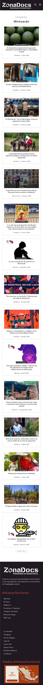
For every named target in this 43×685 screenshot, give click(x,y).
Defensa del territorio (21, 150)
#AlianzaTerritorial (15, 593)
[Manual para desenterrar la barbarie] (21, 461)
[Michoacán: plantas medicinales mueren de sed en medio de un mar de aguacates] (21, 427)
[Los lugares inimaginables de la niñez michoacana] (21, 527)
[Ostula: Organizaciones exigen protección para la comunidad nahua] (21, 72)
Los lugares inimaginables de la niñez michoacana (21, 540)
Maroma (15, 267)
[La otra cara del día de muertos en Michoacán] (21, 249)
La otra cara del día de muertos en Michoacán (21, 263)
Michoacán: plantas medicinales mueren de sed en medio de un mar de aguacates (21, 440)
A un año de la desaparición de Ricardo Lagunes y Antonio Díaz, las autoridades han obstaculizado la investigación (21, 227)
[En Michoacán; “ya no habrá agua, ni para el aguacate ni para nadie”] (21, 107)
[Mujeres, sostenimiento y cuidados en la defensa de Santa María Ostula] (21, 319)
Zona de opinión (21, 258)
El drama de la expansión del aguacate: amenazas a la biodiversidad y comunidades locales (22, 50)
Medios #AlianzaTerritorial (21, 662)
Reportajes (21, 293)
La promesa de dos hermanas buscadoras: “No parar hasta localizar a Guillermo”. (21, 191)
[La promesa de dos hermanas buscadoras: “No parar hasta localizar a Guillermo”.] (21, 178)
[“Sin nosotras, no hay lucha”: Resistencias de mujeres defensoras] (21, 284)
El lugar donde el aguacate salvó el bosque (22, 506)
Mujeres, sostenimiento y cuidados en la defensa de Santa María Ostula (21, 332)
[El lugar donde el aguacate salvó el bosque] (21, 494)
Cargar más (21, 551)
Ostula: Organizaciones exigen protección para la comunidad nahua (21, 85)
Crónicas (21, 187)
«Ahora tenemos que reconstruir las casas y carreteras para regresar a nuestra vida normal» (21, 404)
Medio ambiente (21, 435)
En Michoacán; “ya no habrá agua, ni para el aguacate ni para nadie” (22, 120)
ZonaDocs (17, 55)
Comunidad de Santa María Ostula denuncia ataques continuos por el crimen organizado (21, 156)
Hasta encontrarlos (21, 470)
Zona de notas (21, 81)
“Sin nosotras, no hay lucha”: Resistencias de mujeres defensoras (21, 297)
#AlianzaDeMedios (21, 44)
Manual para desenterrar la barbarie (21, 473)
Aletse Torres (16, 196)
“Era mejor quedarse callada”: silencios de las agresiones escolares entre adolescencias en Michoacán (21, 368)
